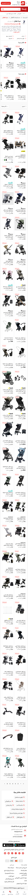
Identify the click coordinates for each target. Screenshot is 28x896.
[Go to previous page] (23, 784)
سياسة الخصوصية (9, 873)
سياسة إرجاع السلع (9, 870)
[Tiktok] (12, 853)
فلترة (23, 106)
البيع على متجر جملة (21, 868)
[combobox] (12, 9)
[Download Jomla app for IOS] (8, 845)
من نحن (12, 865)
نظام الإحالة (24, 870)
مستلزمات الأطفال (15, 17)
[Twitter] (16, 853)
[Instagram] (19, 853)
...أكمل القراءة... (16, 32)
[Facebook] (23, 853)
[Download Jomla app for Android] (20, 845)
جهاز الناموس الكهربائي (21, 878)
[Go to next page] (4, 784)
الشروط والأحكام (10, 879)
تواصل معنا (24, 865)
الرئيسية (25, 17)
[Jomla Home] (24, 9)
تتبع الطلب (11, 876)
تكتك (25, 881)
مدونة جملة (11, 868)
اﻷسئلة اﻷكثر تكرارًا (9, 882)
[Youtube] (8, 853)
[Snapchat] (5, 853)
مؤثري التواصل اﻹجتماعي (23, 874)
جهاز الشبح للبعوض (22, 883)
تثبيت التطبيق (6, 3)
